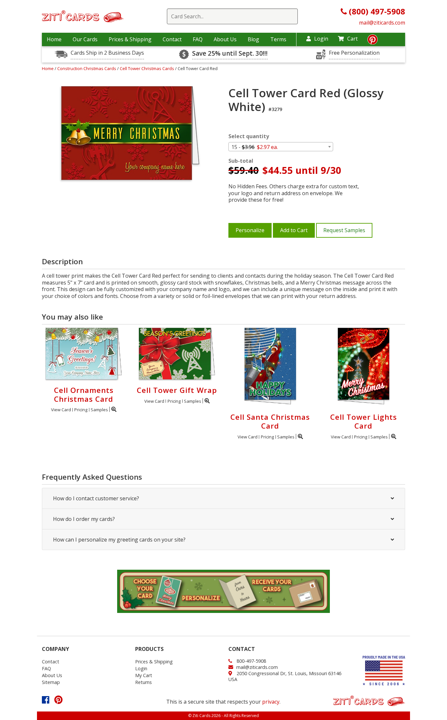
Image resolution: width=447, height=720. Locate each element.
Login (321, 38)
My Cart (143, 675)
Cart (352, 38)
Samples (99, 410)
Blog (253, 39)
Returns (143, 682)
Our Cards (85, 39)
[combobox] (280, 146)
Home (54, 39)
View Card (61, 410)
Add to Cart (294, 230)
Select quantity (248, 136)
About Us (225, 39)
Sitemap (51, 682)
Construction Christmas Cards (87, 68)
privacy (270, 701)
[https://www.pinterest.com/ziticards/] (372, 41)
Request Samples (344, 230)
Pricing (80, 410)
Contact (172, 39)
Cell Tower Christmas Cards (147, 68)
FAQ (198, 39)
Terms (278, 39)
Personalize (250, 230)
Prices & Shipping (130, 39)
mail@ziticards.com (382, 22)
